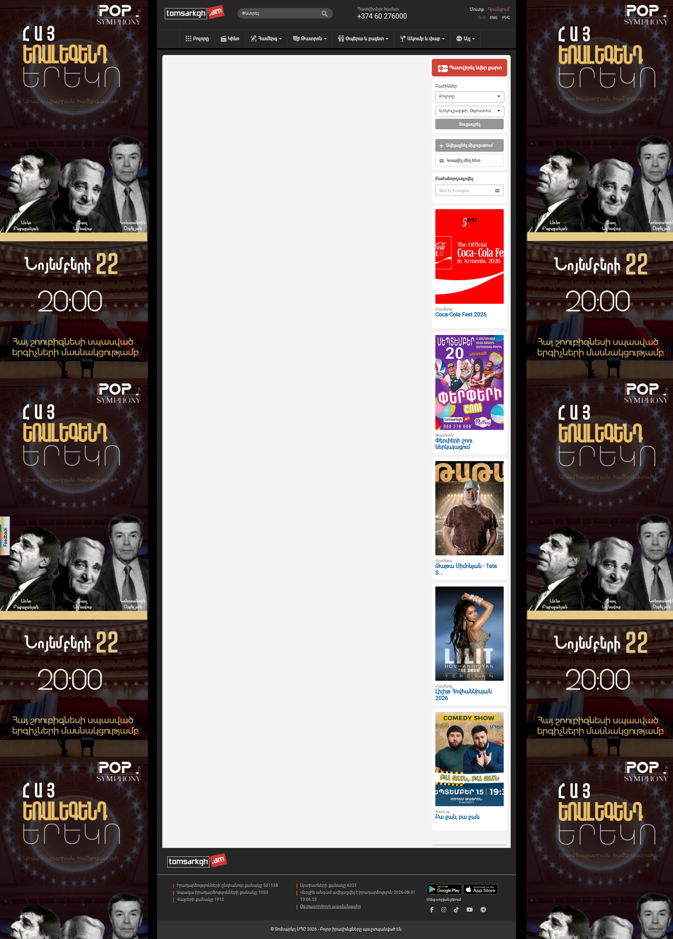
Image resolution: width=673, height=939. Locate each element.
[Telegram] (483, 909)
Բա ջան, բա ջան (457, 817)
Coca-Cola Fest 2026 (461, 314)
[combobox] (469, 97)
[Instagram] (443, 909)
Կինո (233, 38)
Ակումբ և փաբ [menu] (424, 38)
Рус (506, 17)
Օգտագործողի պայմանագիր (330, 906)
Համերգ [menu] (268, 38)
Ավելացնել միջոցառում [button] (469, 145)
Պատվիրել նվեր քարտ (475, 67)
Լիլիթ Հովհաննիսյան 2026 (463, 694)
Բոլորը (201, 38)
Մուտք (477, 9)
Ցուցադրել (469, 124)
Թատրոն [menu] (312, 38)
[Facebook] (432, 909)
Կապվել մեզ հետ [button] (463, 160)
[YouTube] (470, 909)
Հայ (481, 17)
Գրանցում (498, 9)
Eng (494, 17)
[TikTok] (456, 909)
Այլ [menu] (467, 38)
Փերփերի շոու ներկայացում (454, 444)
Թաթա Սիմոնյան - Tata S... (466, 569)
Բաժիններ (446, 86)
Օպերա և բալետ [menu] (365, 38)
